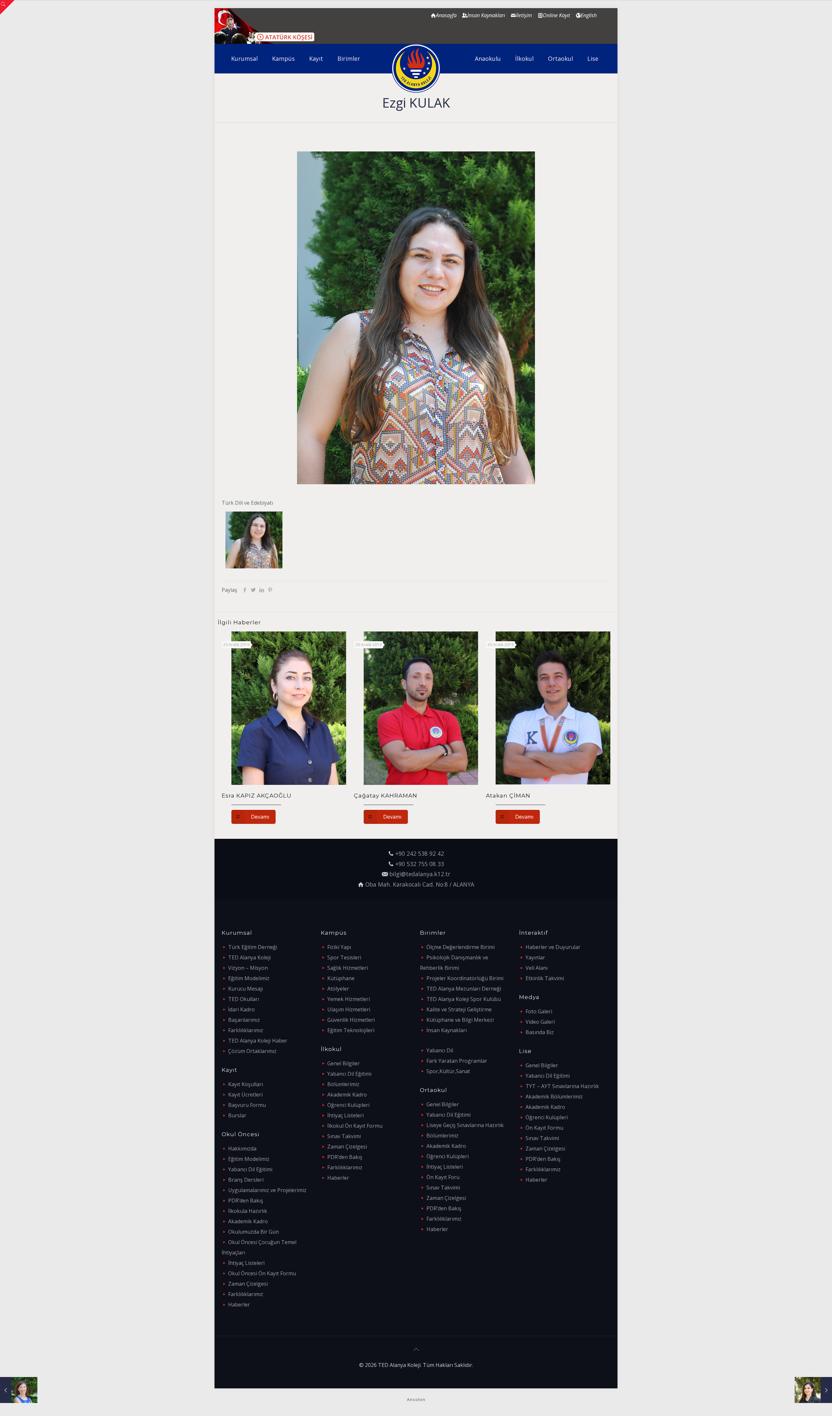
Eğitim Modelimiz (248, 978)
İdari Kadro (241, 1009)
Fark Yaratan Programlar (456, 1060)
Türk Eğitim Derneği (252, 947)
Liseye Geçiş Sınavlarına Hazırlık (465, 1125)
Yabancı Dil (439, 1050)
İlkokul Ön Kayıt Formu (355, 1125)
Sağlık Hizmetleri (347, 967)
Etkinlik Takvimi (545, 978)
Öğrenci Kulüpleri (348, 1105)
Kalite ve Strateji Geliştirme (459, 1009)
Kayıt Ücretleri (245, 1094)
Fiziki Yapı (339, 947)
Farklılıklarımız (245, 1030)
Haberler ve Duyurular (553, 947)
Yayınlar (535, 957)
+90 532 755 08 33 (419, 864)
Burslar (237, 1115)
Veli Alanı (537, 967)
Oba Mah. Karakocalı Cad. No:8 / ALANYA (419, 884)
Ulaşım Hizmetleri (348, 1009)
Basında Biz (540, 1032)
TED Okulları (243, 999)
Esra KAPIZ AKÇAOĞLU (257, 795)
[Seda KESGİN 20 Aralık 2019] (813, 1390)
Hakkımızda (242, 1148)
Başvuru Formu (247, 1105)
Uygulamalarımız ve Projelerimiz (267, 1190)
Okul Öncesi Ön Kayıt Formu (262, 1273)
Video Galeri (540, 1021)
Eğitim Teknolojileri (350, 1030)
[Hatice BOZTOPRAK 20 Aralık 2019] (18, 1390)
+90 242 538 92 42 (419, 853)
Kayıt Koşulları (245, 1084)
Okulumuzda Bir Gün (253, 1231)
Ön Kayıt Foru (443, 1177)
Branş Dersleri (246, 1179)
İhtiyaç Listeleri (246, 1263)
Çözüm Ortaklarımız (252, 1051)
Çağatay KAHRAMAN (385, 795)
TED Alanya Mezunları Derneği (463, 988)
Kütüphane (341, 978)
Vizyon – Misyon (248, 967)
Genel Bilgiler (343, 1063)
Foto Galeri (539, 1011)
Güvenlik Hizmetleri (351, 1019)
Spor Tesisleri (344, 957)
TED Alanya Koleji (249, 957)
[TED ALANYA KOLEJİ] (416, 68)
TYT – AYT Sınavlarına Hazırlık (562, 1086)
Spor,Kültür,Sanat (448, 1071)
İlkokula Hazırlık (247, 1211)
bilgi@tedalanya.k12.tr (419, 874)
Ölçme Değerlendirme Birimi (460, 947)
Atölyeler (338, 988)
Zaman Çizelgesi (248, 1283)
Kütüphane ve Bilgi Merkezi (460, 1019)
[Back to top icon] (416, 1349)
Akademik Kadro (248, 1221)
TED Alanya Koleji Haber (257, 1040)
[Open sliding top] (7, 7)
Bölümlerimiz (343, 1084)
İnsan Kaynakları (446, 1030)
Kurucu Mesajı (245, 988)
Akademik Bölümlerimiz (554, 1096)
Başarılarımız (244, 1019)
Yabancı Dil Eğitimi (250, 1169)
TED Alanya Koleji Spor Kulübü (463, 999)
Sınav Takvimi (344, 1136)
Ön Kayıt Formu (544, 1127)
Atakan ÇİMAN (508, 795)
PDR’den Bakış (245, 1200)
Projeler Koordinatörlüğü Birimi (464, 978)
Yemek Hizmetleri (348, 999)
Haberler (239, 1304)
